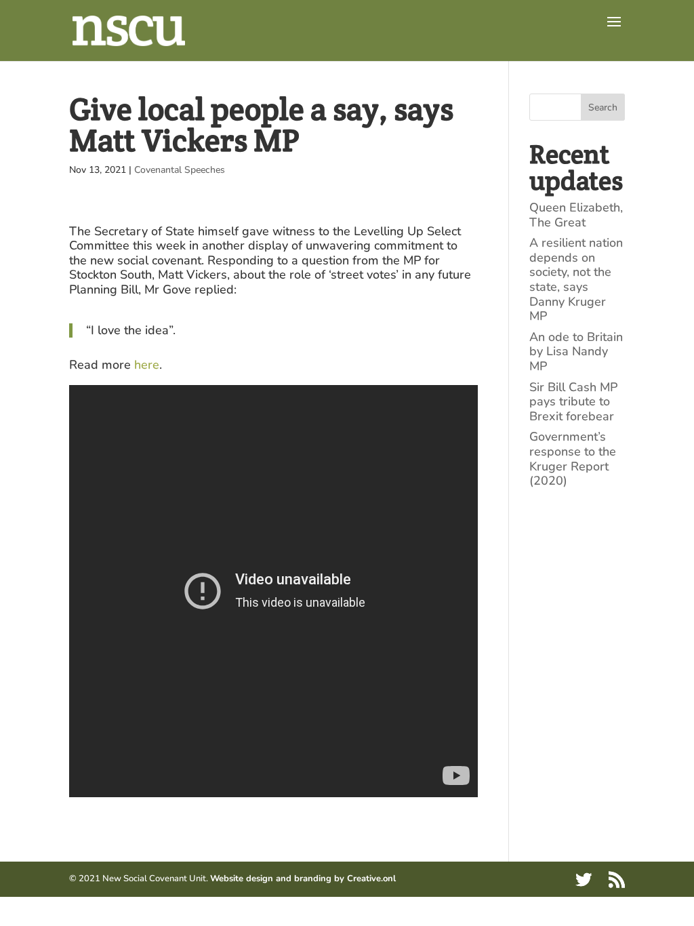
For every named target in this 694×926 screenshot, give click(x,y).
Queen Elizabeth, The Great (576, 214)
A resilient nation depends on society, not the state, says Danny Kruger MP (576, 279)
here (146, 365)
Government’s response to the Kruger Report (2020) (572, 458)
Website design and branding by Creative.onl (303, 878)
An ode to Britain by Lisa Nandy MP (576, 351)
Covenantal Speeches (179, 169)
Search (602, 107)
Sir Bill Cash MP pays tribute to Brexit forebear (573, 401)
